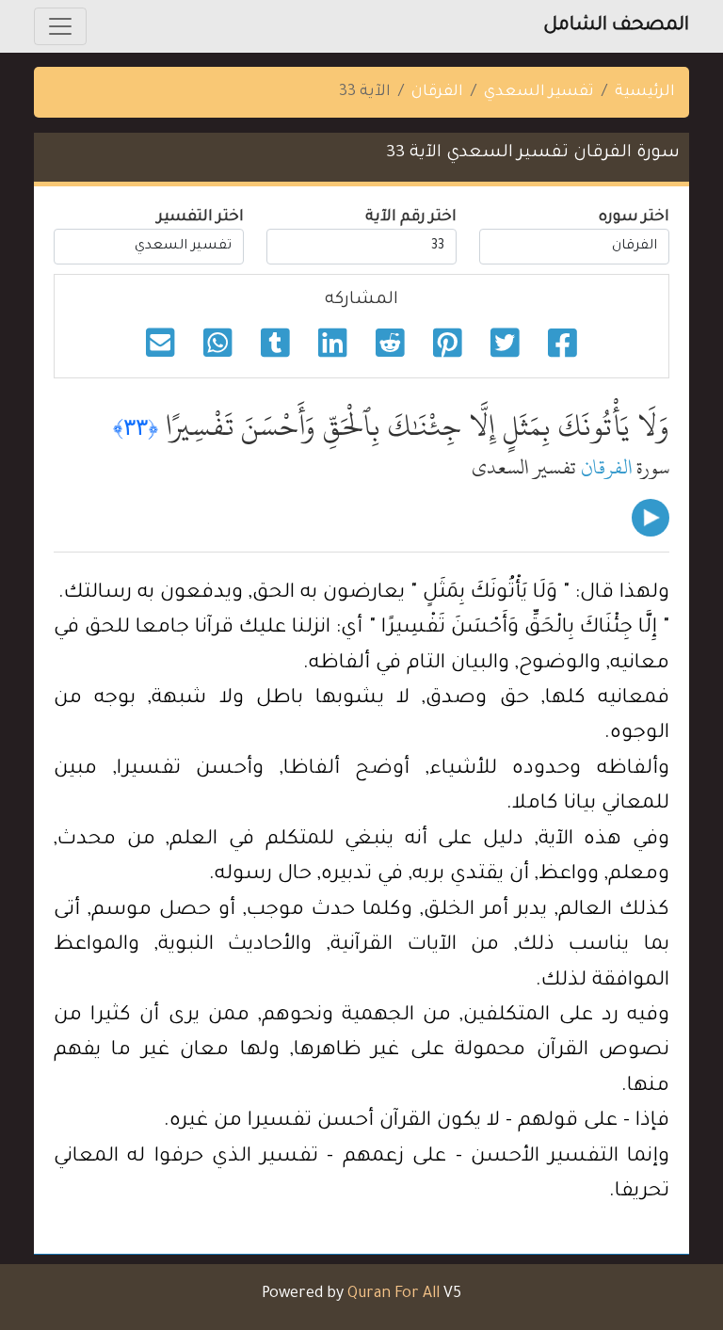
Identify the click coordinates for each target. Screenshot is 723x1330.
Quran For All (393, 1294)
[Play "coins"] (650, 518)
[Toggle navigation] (60, 26)
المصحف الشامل (616, 26)
